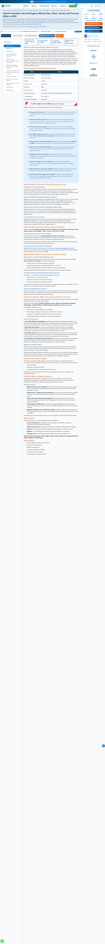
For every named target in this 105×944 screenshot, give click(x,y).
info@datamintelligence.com (95, 36)
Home (4, 10)
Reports (9, 10)
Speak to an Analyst (94, 31)
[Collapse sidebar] (19, 42)
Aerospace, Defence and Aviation (19, 10)
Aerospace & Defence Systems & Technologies (39, 10)
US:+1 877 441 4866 (94, 35)
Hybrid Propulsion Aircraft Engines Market (60, 10)
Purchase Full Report (95, 23)
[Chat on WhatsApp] (2, 941)
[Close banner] (74, 1)
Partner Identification (94, 27)
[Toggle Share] (103, 745)
